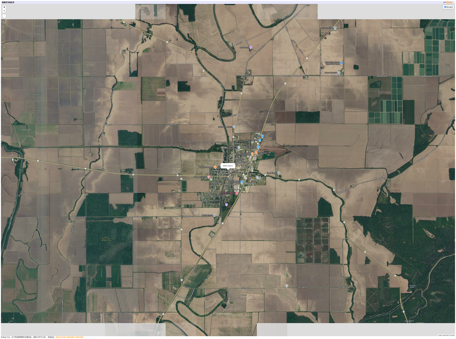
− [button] (4, 10)
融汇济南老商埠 (69, 337)
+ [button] (4, 7)
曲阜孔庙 (59, 337)
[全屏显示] (4, 16)
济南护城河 (79, 337)
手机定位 (449, 2)
